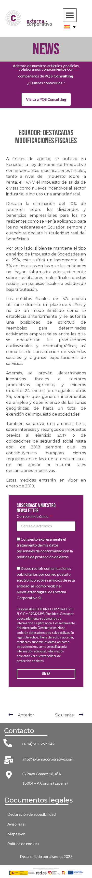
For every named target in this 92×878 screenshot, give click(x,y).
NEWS (46, 49)
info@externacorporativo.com (47, 759)
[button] (70, 15)
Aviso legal (16, 824)
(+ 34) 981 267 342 (38, 743)
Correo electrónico (33, 516)
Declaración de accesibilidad (31, 814)
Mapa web (16, 833)
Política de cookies (23, 843)
